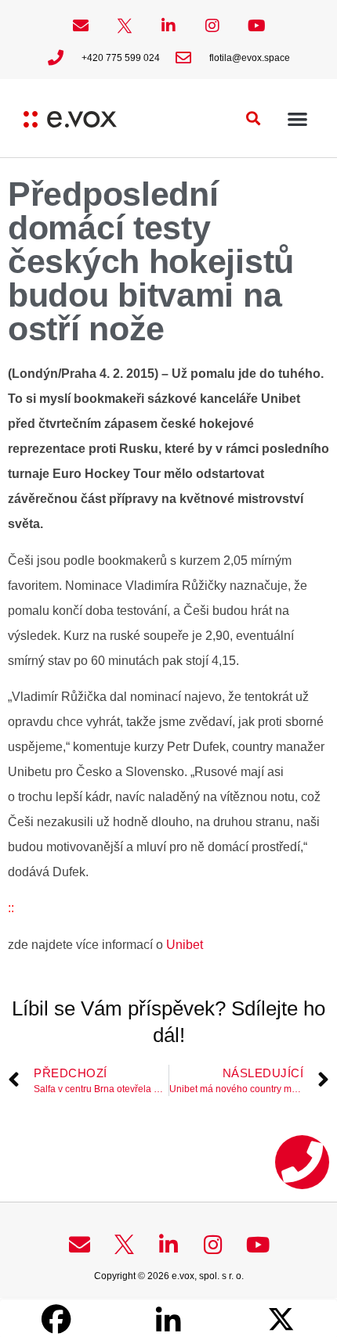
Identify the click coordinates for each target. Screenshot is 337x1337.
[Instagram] (212, 26)
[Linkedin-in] (168, 26)
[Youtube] (256, 26)
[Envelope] (81, 26)
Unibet (183, 944)
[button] (253, 118)
